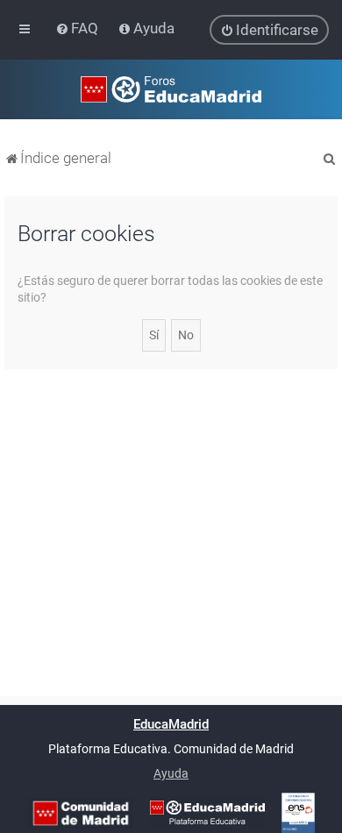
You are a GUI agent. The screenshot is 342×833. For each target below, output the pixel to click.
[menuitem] (78, 28)
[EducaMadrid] (207, 812)
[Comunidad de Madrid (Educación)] (80, 813)
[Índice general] (171, 89)
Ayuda (171, 773)
